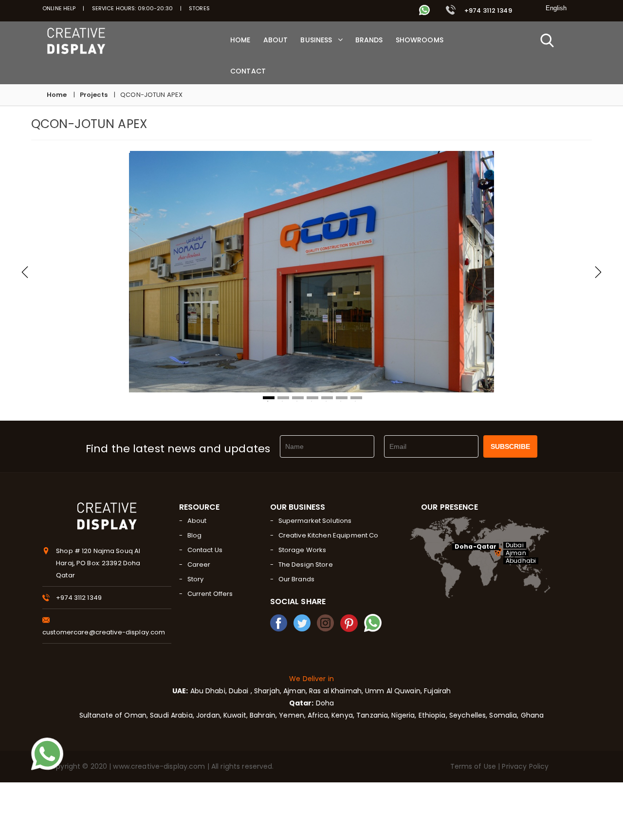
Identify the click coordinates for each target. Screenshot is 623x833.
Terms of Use (474, 766)
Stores (199, 8)
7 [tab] (356, 397)
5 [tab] (327, 397)
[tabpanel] (311, 272)
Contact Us (204, 550)
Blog (194, 535)
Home (57, 94)
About (197, 520)
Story (195, 579)
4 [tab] (312, 397)
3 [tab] (298, 397)
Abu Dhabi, (207, 691)
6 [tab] (342, 397)
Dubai (515, 545)
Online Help (58, 8)
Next (598, 272)
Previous (25, 272)
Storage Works (302, 550)
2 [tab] (283, 397)
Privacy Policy (525, 766)
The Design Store (305, 564)
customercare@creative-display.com (103, 632)
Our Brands (296, 579)
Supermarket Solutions (315, 520)
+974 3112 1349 (487, 10)
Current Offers (210, 593)
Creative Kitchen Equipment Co (328, 535)
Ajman (516, 553)
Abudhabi (521, 560)
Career (199, 564)
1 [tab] (269, 397)
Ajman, (295, 691)
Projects (94, 94)
